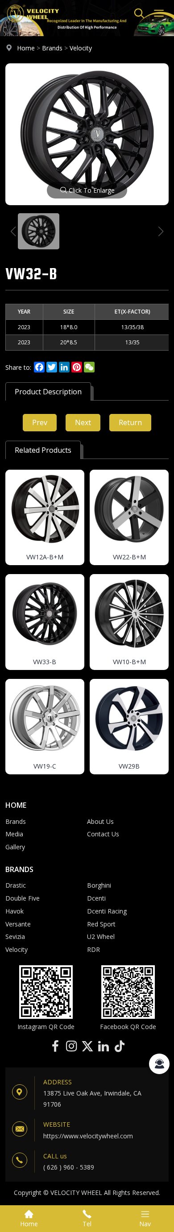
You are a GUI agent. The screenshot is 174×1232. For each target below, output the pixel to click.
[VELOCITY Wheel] (32, 24)
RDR (93, 949)
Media (14, 834)
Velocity (81, 48)
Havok (14, 911)
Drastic (15, 885)
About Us (100, 821)
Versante (18, 924)
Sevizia (15, 936)
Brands (52, 48)
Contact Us (103, 834)
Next (83, 422)
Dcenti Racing (107, 911)
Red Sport (101, 924)
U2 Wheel (101, 936)
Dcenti (96, 898)
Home (26, 48)
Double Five (22, 898)
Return (130, 422)
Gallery (15, 847)
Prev (39, 422)
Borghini (99, 885)
